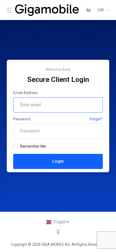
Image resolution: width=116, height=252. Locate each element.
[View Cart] (89, 10)
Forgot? (96, 119)
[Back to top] (58, 232)
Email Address (25, 93)
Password (21, 119)
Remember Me (33, 146)
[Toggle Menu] (7, 10)
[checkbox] (15, 146)
